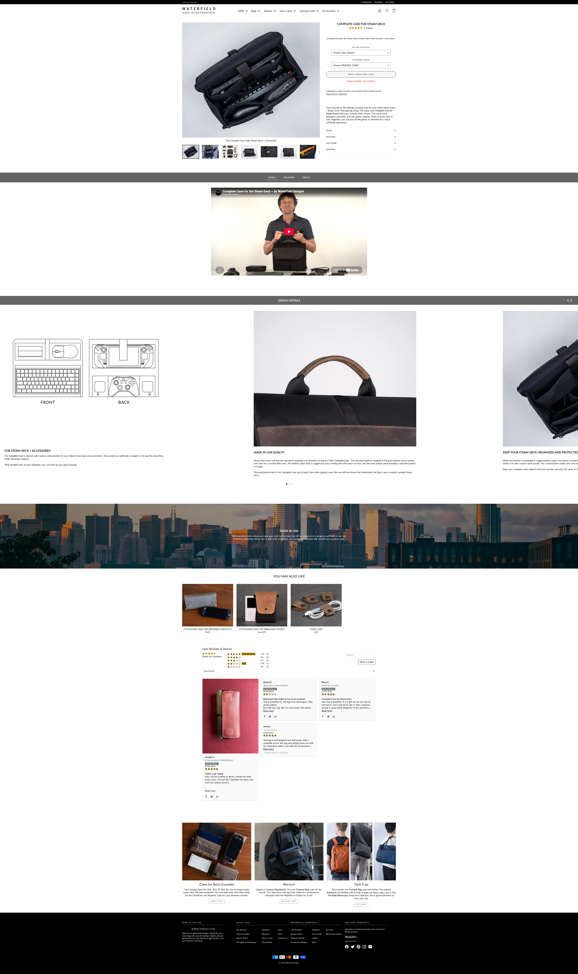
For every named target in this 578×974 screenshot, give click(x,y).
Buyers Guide (296, 934)
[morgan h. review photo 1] (230, 716)
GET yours (361, 904)
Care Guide (317, 934)
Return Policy (242, 938)
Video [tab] (272, 177)
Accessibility (267, 942)
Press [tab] (306, 177)
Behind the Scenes (334, 934)
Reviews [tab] (289, 177)
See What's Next (289, 901)
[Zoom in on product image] (251, 79)
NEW (241, 10)
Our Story (389, 2)
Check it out (216, 901)
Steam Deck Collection (336, 94)
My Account (241, 930)
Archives (329, 930)
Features (331, 137)
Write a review (367, 662)
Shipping (330, 149)
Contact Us (282, 938)
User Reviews (296, 930)
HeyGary (368, 2)
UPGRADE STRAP (361, 60)
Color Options (361, 47)
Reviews (378, 2)
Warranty (265, 934)
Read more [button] (210, 791)
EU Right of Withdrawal (246, 942)
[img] (230, 769)
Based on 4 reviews (211, 656)
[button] (356, 28)
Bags (254, 10)
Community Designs (299, 942)
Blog (314, 942)
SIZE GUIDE (331, 143)
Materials (316, 930)
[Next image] (318, 152)
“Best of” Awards (298, 938)
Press (280, 934)
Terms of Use (267, 938)
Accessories (329, 10)
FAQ (280, 930)
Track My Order (243, 934)
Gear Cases (286, 10)
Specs (329, 130)
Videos (315, 938)
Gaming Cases (308, 10)
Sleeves (268, 10)
